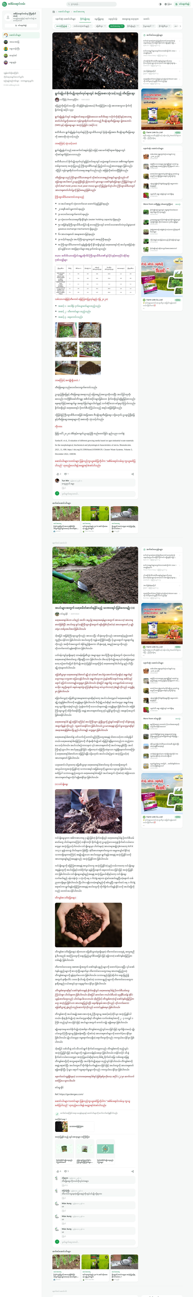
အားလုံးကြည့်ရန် (61, 26)
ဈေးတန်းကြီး (14, 49)
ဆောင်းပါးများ (15, 35)
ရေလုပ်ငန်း (113, 19)
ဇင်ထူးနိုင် (64, 614)
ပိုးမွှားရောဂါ (148, 26)
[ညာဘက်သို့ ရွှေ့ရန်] (179, 26)
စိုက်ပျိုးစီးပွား (164, 26)
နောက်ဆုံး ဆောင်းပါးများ (66, 19)
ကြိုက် (64, 488)
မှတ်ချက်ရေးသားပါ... (70, 494)
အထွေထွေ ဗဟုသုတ (130, 19)
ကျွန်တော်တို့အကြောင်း (11, 73)
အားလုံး (178, 204)
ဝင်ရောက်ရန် (22, 25)
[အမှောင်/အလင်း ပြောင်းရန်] (160, 4)
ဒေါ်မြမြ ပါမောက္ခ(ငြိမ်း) (69, 100)
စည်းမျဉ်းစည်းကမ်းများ (11, 81)
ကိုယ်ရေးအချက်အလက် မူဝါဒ (14, 77)
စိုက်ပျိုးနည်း (133, 26)
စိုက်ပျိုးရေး (85, 19)
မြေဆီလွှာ (101, 26)
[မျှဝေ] (132, 474)
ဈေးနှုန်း (12, 62)
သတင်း (146, 19)
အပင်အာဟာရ (79, 11)
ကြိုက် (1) (65, 1185)
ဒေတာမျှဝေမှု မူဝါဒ (27, 81)
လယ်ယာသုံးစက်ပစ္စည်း (83, 26)
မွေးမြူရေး (99, 19)
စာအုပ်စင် (13, 56)
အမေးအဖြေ (14, 42)
